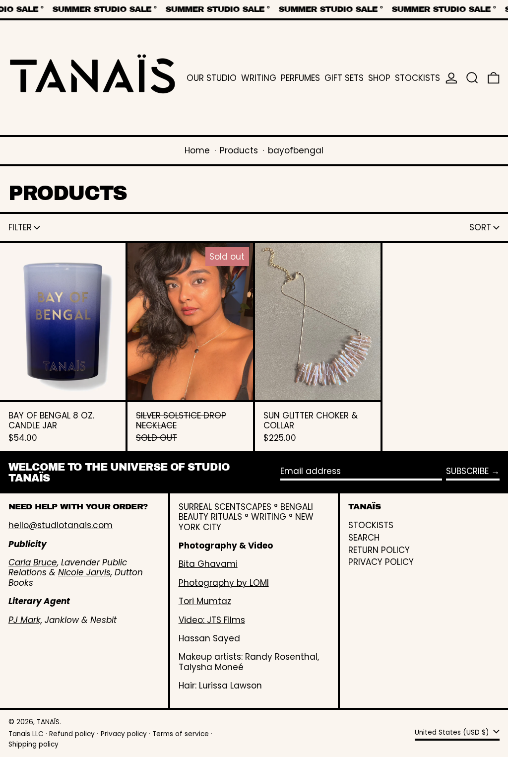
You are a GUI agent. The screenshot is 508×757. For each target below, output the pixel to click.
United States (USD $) (453, 732)
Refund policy (72, 734)
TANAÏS (48, 722)
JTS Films (226, 620)
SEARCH (364, 538)
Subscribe (467, 471)
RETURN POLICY (379, 550)
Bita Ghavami (208, 564)
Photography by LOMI (224, 583)
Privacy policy (124, 734)
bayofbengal (295, 150)
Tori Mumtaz (205, 601)
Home (197, 150)
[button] (472, 77)
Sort (480, 227)
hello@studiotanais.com (60, 525)
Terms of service (180, 734)
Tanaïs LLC (26, 734)
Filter (20, 227)
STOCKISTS (370, 525)
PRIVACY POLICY (381, 562)
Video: (193, 620)
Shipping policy (33, 744)
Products (239, 150)
